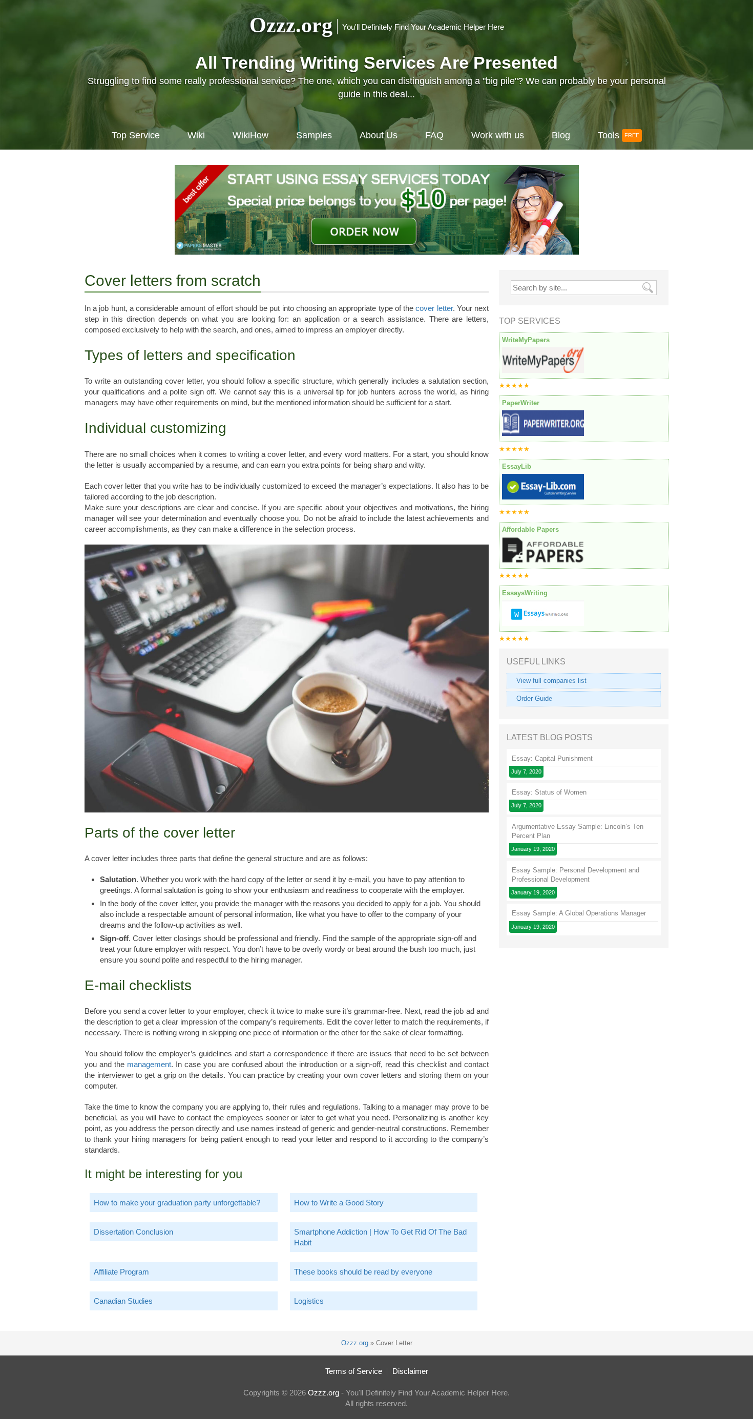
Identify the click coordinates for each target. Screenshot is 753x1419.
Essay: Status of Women (549, 792)
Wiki (196, 135)
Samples (314, 135)
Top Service (136, 135)
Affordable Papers (530, 529)
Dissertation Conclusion (133, 1231)
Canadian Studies (123, 1301)
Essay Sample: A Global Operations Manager (579, 913)
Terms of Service (353, 1371)
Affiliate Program (121, 1271)
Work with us (497, 135)
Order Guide (534, 698)
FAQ (434, 135)
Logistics (309, 1301)
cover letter (433, 308)
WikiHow (250, 135)
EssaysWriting (525, 593)
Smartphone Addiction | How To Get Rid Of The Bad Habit (380, 1237)
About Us (379, 135)
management (149, 1064)
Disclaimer (410, 1371)
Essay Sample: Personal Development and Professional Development (575, 874)
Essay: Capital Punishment (552, 758)
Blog (561, 135)
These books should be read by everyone (363, 1271)
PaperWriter (520, 403)
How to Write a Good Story (339, 1202)
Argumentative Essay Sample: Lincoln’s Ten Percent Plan (577, 831)
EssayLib (516, 466)
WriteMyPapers (526, 340)
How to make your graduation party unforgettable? (177, 1202)
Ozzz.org (290, 25)
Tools (608, 135)
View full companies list (551, 680)
